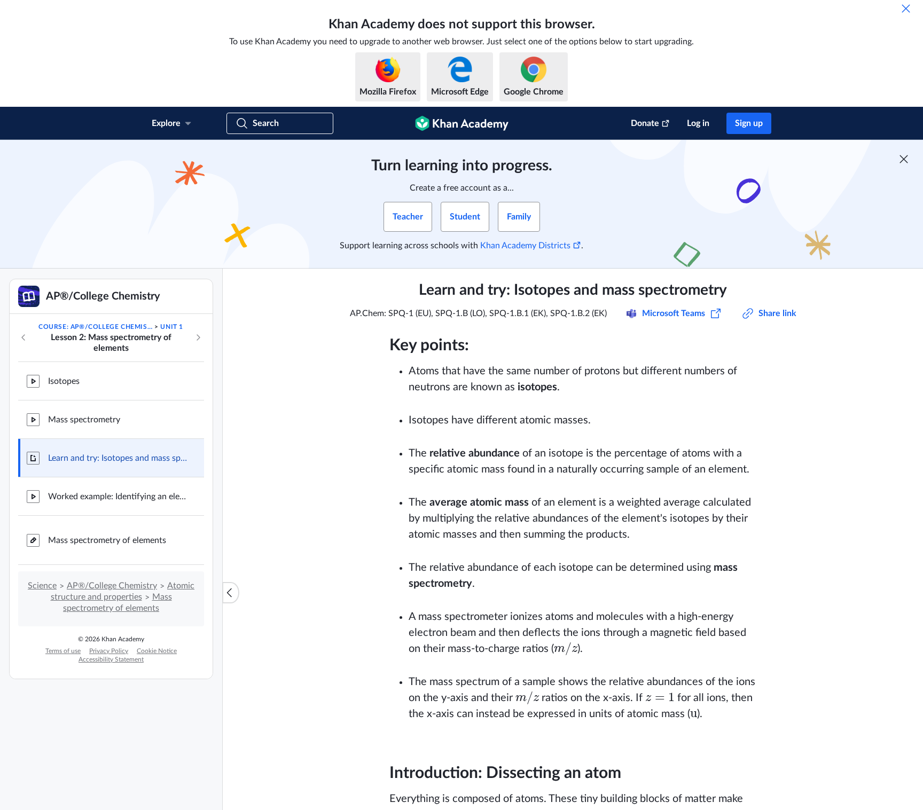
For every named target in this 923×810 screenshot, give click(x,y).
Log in (698, 123)
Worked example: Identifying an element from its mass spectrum (117, 496)
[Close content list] (230, 592)
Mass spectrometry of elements (107, 540)
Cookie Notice (157, 651)
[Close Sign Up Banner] (903, 159)
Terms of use (63, 651)
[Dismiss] (905, 8)
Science (42, 585)
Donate (645, 123)
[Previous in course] (23, 337)
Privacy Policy (108, 651)
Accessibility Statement (111, 659)
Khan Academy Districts (525, 245)
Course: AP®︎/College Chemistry (95, 327)
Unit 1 (171, 327)
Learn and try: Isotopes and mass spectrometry (117, 458)
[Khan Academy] (462, 123)
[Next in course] (198, 337)
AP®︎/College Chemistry (112, 585)
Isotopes (64, 381)
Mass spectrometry (84, 419)
